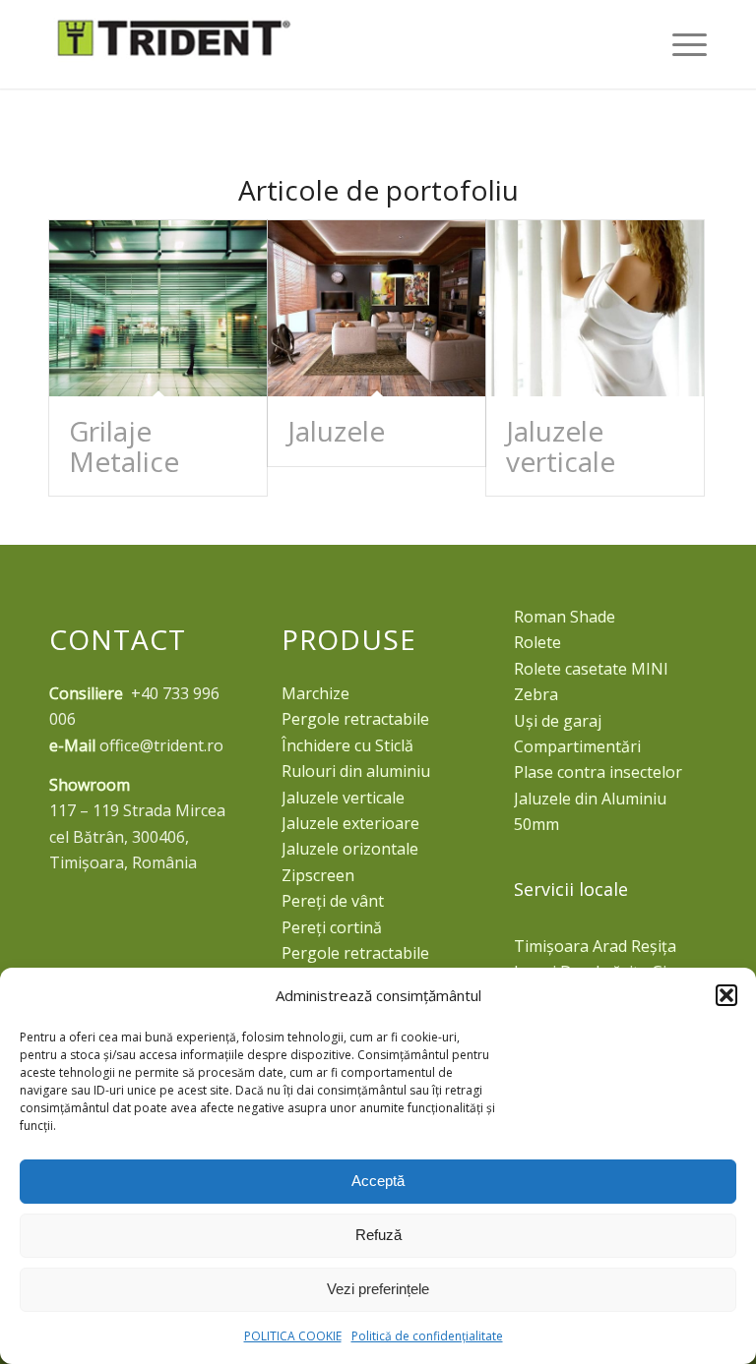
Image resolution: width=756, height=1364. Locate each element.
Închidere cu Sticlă (347, 745)
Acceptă (378, 1180)
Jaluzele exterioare (350, 823)
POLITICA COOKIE (293, 1336)
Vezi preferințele (378, 1288)
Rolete (537, 642)
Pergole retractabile (355, 719)
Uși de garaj (557, 721)
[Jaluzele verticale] (595, 308)
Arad (610, 946)
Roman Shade (564, 616)
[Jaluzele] (376, 308)
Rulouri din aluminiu (356, 771)
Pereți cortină (332, 927)
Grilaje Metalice (124, 446)
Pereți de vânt (333, 901)
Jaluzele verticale (560, 446)
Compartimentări (577, 746)
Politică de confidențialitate (427, 1336)
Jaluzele (336, 430)
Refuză (378, 1234)
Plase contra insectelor (598, 772)
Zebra (536, 694)
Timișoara (551, 946)
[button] (726, 995)
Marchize (315, 693)
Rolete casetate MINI (591, 669)
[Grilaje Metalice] (158, 308)
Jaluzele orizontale (350, 849)
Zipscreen (318, 875)
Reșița (653, 946)
